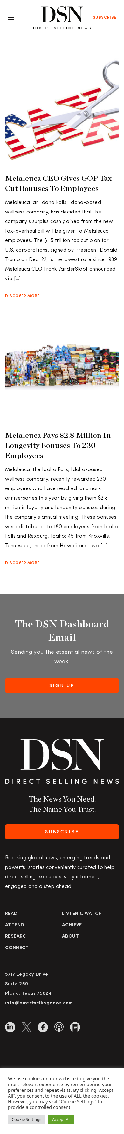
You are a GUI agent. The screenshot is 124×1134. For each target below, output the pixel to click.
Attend (14, 925)
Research (17, 936)
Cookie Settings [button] (26, 1119)
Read (11, 913)
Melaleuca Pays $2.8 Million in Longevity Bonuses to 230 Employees (58, 445)
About (70, 936)
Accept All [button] (61, 1119)
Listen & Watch (82, 913)
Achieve (72, 925)
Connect (17, 948)
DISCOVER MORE (22, 296)
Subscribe (104, 18)
